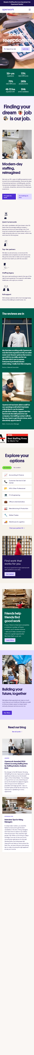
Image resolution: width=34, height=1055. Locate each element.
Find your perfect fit (16, 528)
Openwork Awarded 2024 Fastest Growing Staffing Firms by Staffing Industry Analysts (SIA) (16, 764)
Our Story (7, 713)
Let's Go (25, 49)
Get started (10, 574)
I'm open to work (8, 196)
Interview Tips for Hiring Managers (14, 821)
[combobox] (17, 49)
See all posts (16, 731)
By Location (17, 467)
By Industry (7, 467)
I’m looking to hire (23, 196)
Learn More (10, 640)
